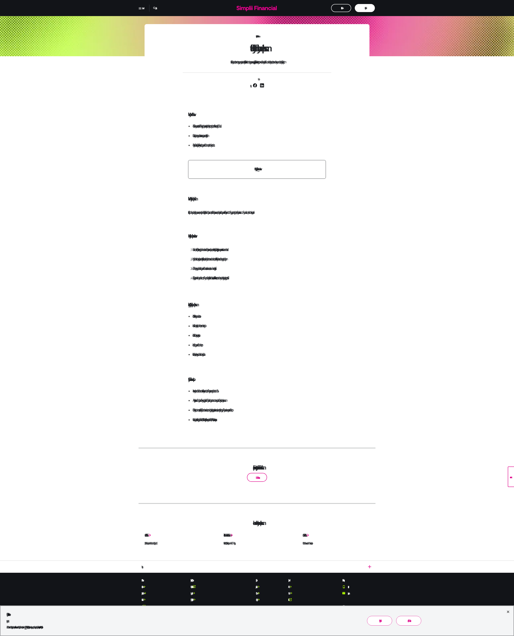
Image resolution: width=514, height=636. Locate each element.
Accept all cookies (409, 621)
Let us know (258, 169)
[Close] (508, 611)
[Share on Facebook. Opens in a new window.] (255, 86)
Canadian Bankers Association (304, 535)
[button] (257, 477)
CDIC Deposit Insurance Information (191, 586)
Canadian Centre (146, 535)
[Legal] (257, 567)
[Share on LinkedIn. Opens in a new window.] (262, 86)
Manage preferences (379, 621)
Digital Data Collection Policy (191, 599)
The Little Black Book (225, 535)
